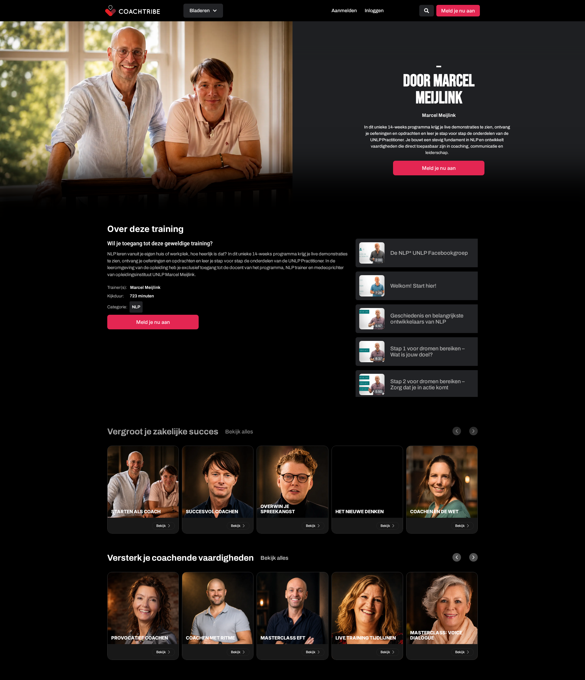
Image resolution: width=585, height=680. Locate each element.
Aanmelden (344, 10)
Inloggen (374, 10)
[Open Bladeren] (215, 10)
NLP (136, 307)
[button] (456, 431)
